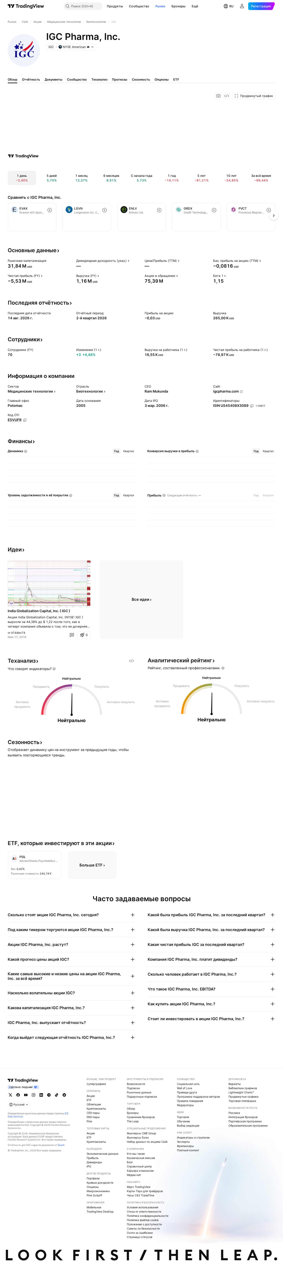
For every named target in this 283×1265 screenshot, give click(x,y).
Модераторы (185, 1105)
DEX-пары (93, 1117)
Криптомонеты (96, 1108)
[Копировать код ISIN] (252, 406)
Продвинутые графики (243, 1096)
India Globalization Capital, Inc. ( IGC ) (39, 611)
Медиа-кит (134, 1175)
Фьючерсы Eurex (138, 1137)
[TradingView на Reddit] (64, 1095)
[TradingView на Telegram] (49, 1095)
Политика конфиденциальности (147, 1215)
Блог (130, 1162)
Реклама (234, 1112)
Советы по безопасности (143, 1228)
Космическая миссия (141, 1158)
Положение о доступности (144, 1224)
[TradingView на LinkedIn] (41, 1095)
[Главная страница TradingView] (26, 6)
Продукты (115, 6)
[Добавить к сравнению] (49, 210)
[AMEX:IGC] (11, 603)
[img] (88, 47)
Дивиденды (94, 1162)
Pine (89, 1121)
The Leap (133, 1121)
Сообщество (139, 6)
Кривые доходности (100, 1182)
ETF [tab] (176, 79)
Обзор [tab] (12, 79)
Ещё (195, 6)
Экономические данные (102, 1153)
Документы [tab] (53, 79)
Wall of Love (184, 1088)
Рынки (160, 6)
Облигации (94, 1104)
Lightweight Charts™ (241, 1092)
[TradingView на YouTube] (25, 1095)
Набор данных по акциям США (147, 1141)
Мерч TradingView (138, 1186)
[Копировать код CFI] (25, 420)
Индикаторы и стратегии (193, 1137)
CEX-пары (93, 1112)
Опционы (93, 1186)
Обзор (131, 1108)
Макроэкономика (98, 1191)
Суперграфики (96, 1083)
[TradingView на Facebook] (18, 1095)
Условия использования (142, 1207)
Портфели (93, 1178)
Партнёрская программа (245, 1121)
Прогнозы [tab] (119, 79)
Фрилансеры (185, 1146)
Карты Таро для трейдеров (145, 1191)
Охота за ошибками (140, 1232)
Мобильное (94, 1207)
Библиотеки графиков (243, 1088)
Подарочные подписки (142, 1096)
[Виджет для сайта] (226, 96)
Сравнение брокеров (141, 1117)
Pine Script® (94, 1195)
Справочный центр (139, 1166)
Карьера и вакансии (140, 1170)
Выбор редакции (188, 1125)
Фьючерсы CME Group (141, 1133)
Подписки (133, 1088)
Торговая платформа (242, 1100)
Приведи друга (187, 1092)
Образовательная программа (248, 1125)
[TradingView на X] (10, 1095)
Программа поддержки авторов (198, 1096)
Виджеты (235, 1083)
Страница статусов (139, 1237)
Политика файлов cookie (143, 1220)
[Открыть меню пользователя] (242, 6)
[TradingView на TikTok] (56, 1095)
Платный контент (188, 1150)
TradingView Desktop (100, 1211)
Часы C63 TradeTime (140, 1195)
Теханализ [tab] (99, 79)
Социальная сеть (188, 1083)
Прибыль (93, 1158)
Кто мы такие (136, 1153)
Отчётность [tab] (31, 79)
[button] (125, 6)
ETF (89, 1100)
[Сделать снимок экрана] (218, 96)
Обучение (183, 1121)
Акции (91, 1095)
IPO (89, 1166)
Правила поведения (190, 1100)
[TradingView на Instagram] (33, 1095)
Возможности (136, 1083)
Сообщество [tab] (77, 79)
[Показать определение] (49, 260)
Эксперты (183, 1141)
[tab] (117, 451)
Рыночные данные (139, 1092)
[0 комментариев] (72, 635)
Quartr (61, 1145)
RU (231, 6)
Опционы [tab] (162, 79)
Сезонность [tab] (141, 79)
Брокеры (179, 6)
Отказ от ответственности (144, 1211)
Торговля (183, 1117)
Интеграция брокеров (243, 1117)
